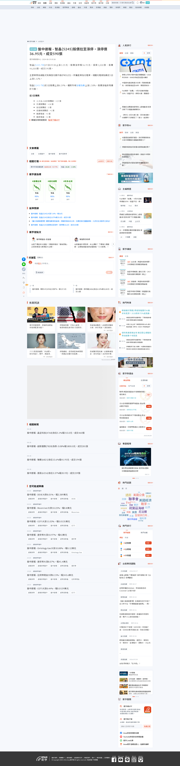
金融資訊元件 (78, 758)
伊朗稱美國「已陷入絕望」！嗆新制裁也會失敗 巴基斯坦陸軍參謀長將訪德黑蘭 (71, 326)
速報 (73, 7)
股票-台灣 (130, 421)
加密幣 (86, 3)
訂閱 (107, 3)
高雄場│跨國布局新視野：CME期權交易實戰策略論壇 (139, 282)
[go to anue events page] (137, 2)
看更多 (110, 232)
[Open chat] (24, 293)
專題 (124, 7)
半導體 (128, 555)
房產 (105, 7)
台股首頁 (101, 161)
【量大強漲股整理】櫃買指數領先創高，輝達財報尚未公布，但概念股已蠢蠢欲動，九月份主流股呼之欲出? (70, 221)
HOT (129, 262)
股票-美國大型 (131, 398)
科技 (50, 7)
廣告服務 (69, 758)
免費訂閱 (147, 726)
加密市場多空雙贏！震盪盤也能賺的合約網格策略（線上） (139, 292)
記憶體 (128, 543)
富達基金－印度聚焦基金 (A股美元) (132, 427)
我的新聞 (138, 7)
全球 (80, 3)
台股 (50, 3)
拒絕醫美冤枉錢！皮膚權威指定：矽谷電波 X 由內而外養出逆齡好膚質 (101, 352)
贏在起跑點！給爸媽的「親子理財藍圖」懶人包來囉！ (59, 161)
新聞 (44, 3)
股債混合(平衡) (132, 410)
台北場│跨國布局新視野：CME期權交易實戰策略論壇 (139, 263)
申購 (149, 406)
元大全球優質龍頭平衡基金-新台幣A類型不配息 (132, 404)
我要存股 (109, 161)
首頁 (39, 3)
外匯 (74, 3)
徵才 (93, 758)
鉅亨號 (101, 3)
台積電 (128, 549)
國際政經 (130, 195)
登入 (144, 3)
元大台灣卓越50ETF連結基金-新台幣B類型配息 (132, 416)
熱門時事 (66, 7)
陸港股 (62, 3)
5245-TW (39, 64)
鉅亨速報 (32, 41)
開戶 (149, 394)
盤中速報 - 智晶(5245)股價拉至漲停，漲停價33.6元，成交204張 (55, 225)
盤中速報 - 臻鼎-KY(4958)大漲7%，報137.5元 (49, 289)
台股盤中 (41, 41)
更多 (148, 53)
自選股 (146, 7)
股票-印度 (130, 430)
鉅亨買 (93, 3)
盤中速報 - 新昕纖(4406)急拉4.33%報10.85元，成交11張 (94, 290)
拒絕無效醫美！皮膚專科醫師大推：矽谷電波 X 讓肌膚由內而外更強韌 (101, 326)
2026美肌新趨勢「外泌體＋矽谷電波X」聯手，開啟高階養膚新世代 (41, 352)
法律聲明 (107, 758)
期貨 (91, 7)
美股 (56, 3)
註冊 (147, 3)
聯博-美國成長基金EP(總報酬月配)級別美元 (132, 393)
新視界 (118, 7)
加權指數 (80, 85)
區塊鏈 (98, 7)
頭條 (32, 7)
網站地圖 (99, 758)
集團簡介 (62, 758)
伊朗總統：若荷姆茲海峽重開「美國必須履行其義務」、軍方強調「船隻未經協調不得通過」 (71, 352)
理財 (111, 7)
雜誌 (130, 7)
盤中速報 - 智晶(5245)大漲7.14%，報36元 (46, 213)
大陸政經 (130, 211)
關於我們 (54, 758)
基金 (69, 3)
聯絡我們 (87, 758)
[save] (24, 287)
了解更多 (109, 174)
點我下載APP (54, 120)
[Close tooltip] (41, 292)
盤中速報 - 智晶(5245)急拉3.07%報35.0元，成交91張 (51, 217)
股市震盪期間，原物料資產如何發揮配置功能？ (41, 326)
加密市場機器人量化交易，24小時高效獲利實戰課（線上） (139, 273)
